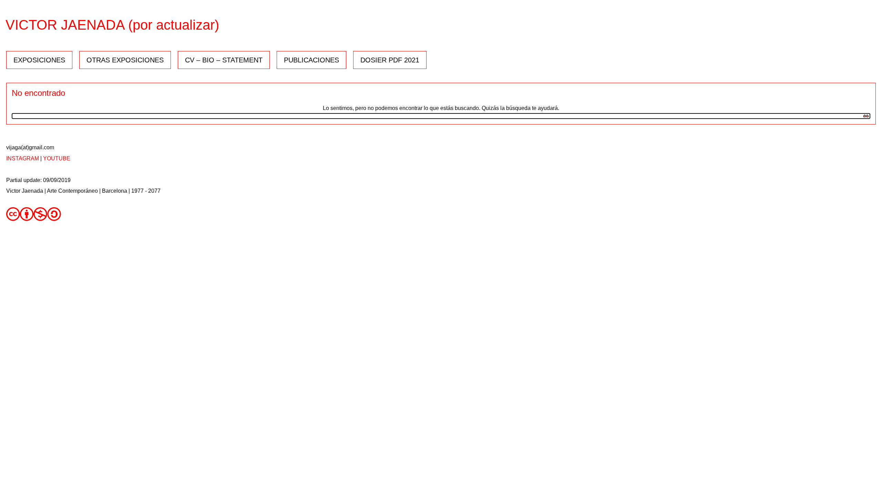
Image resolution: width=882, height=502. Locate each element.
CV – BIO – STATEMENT (224, 60)
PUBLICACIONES (311, 60)
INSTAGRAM (22, 158)
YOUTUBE (56, 158)
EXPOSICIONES (39, 60)
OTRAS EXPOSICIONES (125, 60)
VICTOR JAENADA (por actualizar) (112, 24)
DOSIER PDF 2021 (389, 60)
